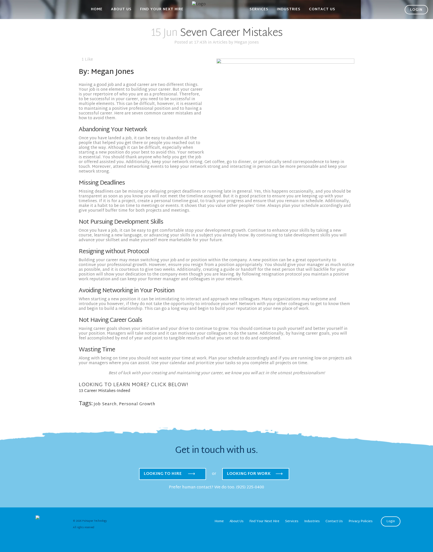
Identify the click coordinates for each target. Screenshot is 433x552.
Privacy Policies (361, 521)
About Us (237, 521)
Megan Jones (246, 42)
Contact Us (334, 521)
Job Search (105, 404)
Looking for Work (249, 474)
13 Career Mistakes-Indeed (104, 391)
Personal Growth (137, 404)
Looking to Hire (163, 474)
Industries (312, 521)
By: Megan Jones (106, 72)
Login (390, 521)
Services (291, 521)
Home (219, 521)
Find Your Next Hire (264, 521)
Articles (220, 42)
